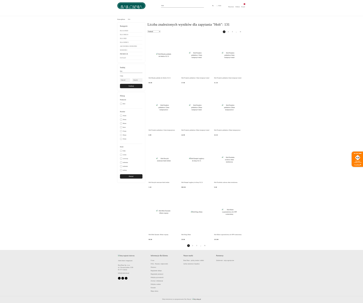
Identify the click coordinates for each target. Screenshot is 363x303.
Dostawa (153, 267)
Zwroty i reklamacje (157, 281)
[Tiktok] (126, 278)
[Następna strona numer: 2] (244, 31)
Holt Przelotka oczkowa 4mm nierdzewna (225, 182)
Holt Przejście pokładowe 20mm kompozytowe (227, 130)
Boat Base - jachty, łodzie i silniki (193, 260)
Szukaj (131, 86)
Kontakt (153, 287)
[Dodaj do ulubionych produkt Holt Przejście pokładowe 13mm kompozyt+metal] (209, 37)
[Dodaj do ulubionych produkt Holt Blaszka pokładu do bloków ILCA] (177, 37)
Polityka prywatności (157, 277)
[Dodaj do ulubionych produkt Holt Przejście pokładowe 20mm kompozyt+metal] (209, 89)
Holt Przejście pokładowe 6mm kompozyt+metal (227, 78)
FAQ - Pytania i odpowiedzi (159, 264)
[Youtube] (122, 278)
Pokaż (131, 176)
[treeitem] (131, 31)
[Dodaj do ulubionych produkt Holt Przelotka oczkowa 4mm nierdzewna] (242, 141)
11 (240, 31)
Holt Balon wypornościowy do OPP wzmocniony (228, 234)
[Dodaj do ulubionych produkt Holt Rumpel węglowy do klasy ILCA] (209, 141)
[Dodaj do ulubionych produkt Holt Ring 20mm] (209, 193)
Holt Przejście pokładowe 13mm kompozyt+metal (195, 78)
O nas (152, 260)
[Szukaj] (141, 71)
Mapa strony (154, 291)
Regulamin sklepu (156, 270)
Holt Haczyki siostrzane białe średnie (159, 182)
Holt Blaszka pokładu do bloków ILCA (160, 78)
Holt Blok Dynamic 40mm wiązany (158, 234)
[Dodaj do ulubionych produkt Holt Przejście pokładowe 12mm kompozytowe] (177, 89)
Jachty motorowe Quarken (191, 264)
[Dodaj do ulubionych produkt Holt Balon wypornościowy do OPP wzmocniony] (242, 193)
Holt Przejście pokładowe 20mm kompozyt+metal (195, 130)
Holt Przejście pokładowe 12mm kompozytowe (162, 130)
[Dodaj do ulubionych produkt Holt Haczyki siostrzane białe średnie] (177, 141)
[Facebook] (119, 278)
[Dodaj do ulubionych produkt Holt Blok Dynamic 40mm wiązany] (177, 193)
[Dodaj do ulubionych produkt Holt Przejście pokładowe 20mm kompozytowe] (242, 89)
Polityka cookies (156, 284)
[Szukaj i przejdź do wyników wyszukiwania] (203, 5)
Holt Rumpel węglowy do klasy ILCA (192, 182)
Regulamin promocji (157, 274)
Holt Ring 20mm (186, 234)
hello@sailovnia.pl (123, 273)
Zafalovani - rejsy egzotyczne (225, 260)
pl (213, 5)
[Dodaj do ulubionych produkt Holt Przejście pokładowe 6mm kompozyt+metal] (242, 37)
